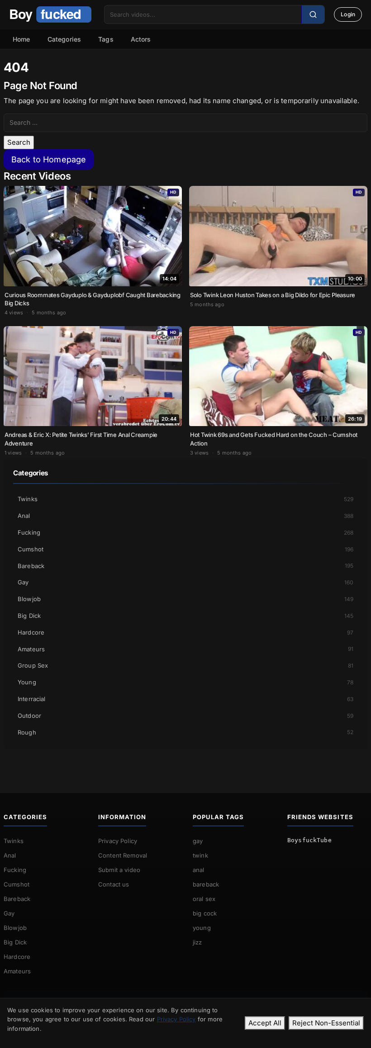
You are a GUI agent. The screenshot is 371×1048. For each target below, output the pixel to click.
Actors (141, 39)
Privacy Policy (117, 840)
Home (21, 39)
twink (200, 855)
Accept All (264, 1023)
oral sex (204, 898)
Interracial (185, 698)
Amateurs (185, 649)
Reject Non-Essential (326, 1023)
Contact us (113, 884)
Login (348, 14)
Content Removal (122, 855)
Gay (185, 582)
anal (199, 869)
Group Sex (185, 665)
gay (198, 840)
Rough (185, 732)
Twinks (185, 499)
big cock (205, 913)
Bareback (185, 565)
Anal (185, 515)
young (202, 927)
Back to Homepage (48, 159)
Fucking (185, 532)
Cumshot (185, 549)
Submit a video (119, 869)
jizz (197, 942)
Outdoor (185, 715)
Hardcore (185, 632)
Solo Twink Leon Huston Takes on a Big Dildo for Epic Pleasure (272, 295)
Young (185, 682)
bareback (206, 884)
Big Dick (185, 615)
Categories (64, 39)
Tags (106, 39)
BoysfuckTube (309, 840)
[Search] (312, 14)
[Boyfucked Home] (50, 14)
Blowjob (185, 598)
